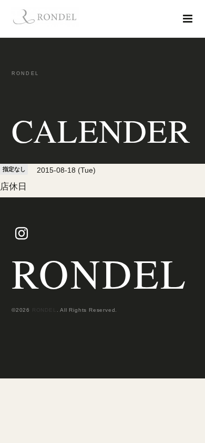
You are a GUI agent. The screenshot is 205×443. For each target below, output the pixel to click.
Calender (101, 130)
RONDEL (100, 273)
